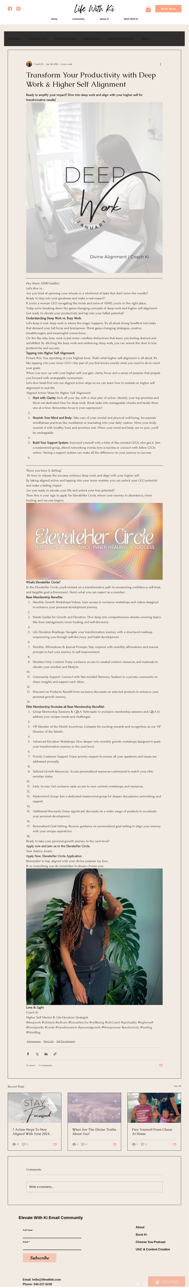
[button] (148, 8)
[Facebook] (138, 1284)
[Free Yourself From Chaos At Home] (154, 1108)
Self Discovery (65, 39)
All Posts (14, 39)
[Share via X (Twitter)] (37, 1054)
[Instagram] (145, 1284)
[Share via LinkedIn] (46, 1054)
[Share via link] (55, 1054)
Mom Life (49, 1041)
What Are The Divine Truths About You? (94, 1131)
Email (25, 1242)
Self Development (120, 39)
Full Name (28, 1230)
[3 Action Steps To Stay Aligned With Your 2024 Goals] (34, 1108)
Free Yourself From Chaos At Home (152, 1131)
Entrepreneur (37, 39)
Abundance (91, 39)
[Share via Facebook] (28, 1054)
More (145, 39)
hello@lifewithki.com (46, 1279)
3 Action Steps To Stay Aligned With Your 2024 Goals (30, 1131)
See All (177, 1086)
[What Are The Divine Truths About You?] (94, 1108)
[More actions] (160, 64)
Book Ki (141, 1234)
